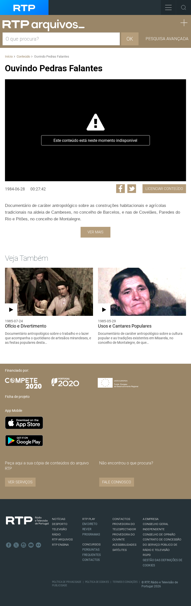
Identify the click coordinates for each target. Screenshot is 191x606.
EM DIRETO (89, 524)
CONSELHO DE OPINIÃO (159, 534)
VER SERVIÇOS (20, 482)
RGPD (147, 555)
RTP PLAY (88, 519)
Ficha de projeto (17, 397)
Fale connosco (116, 482)
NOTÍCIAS (58, 519)
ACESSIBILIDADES (124, 544)
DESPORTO (59, 524)
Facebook (8, 545)
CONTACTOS (121, 519)
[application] (95, 130)
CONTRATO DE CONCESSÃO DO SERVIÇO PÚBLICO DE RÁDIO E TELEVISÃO (162, 544)
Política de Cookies (97, 582)
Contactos (91, 560)
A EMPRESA (150, 519)
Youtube (31, 545)
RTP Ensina (60, 544)
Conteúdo (23, 56)
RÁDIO (56, 534)
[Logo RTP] (27, 521)
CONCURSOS (91, 544)
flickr (38, 545)
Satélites (119, 550)
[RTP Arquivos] (45, 25)
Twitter (16, 545)
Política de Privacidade (66, 582)
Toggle (183, 7)
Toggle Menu (168, 7)
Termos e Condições (125, 582)
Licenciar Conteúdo (164, 188)
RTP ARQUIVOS (62, 539)
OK (130, 39)
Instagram (23, 545)
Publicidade (59, 585)
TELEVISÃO (59, 529)
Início (9, 56)
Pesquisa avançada (167, 38)
